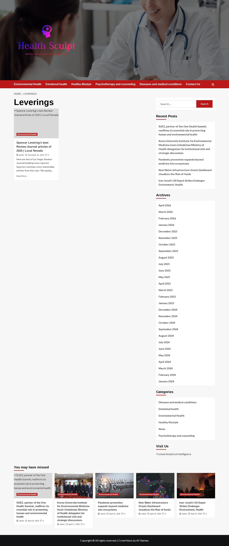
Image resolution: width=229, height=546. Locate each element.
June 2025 (165, 270)
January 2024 (166, 381)
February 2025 (167, 296)
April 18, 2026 (33, 521)
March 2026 (166, 211)
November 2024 (168, 316)
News (162, 428)
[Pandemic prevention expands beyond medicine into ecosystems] (114, 485)
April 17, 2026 (74, 524)
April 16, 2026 (114, 514)
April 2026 (165, 205)
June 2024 (165, 348)
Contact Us (193, 84)
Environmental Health (27, 84)
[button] (213, 84)
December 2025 (168, 231)
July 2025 (164, 263)
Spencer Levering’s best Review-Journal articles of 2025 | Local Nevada (33, 146)
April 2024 (165, 361)
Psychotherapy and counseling (115, 84)
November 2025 (168, 237)
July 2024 (164, 342)
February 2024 (167, 374)
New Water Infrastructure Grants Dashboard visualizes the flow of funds (185, 172)
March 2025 (166, 290)
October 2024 (167, 322)
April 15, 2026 (155, 514)
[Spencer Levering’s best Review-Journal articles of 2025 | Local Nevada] (36, 123)
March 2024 (166, 368)
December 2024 (168, 309)
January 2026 (166, 224)
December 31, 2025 (36, 155)
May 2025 (164, 277)
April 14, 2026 (196, 514)
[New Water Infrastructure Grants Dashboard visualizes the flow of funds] (155, 485)
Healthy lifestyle (81, 84)
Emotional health (56, 84)
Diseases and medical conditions (161, 84)
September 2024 (168, 329)
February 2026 (167, 218)
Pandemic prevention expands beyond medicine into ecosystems (181, 161)
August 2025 (166, 257)
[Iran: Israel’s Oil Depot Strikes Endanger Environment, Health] (196, 485)
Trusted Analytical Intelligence (173, 454)
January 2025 (166, 303)
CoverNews (125, 540)
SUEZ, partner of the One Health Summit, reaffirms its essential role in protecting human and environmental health (183, 130)
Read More (21, 176)
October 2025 (167, 244)
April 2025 (165, 283)
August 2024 (166, 335)
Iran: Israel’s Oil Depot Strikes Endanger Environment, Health (182, 182)
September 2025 (168, 250)
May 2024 (164, 355)
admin (21, 155)
